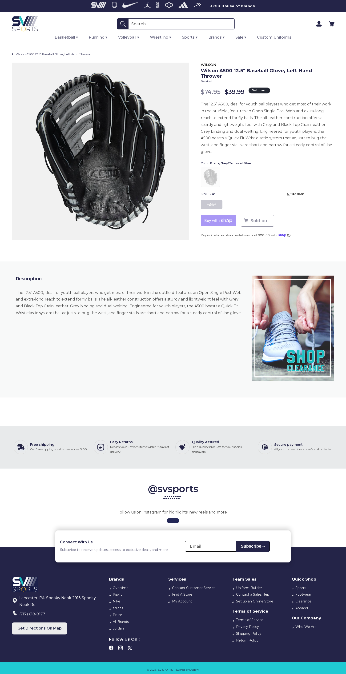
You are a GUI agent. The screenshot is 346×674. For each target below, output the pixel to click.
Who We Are (306, 627)
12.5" (214, 205)
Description (29, 278)
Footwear (303, 594)
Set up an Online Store (254, 601)
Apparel (301, 608)
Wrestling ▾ (160, 37)
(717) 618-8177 (32, 614)
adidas (118, 608)
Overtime (121, 588)
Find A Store (182, 594)
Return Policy (247, 640)
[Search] (123, 24)
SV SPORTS (165, 669)
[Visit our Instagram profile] (173, 520)
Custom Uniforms (274, 37)
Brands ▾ (216, 37)
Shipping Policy (248, 633)
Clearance (303, 601)
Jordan (118, 628)
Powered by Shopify (186, 669)
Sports (300, 588)
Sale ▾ (240, 37)
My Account (182, 601)
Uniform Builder (249, 588)
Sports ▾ (189, 37)
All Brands (121, 622)
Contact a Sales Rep (252, 594)
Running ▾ (98, 37)
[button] (331, 24)
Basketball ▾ (66, 37)
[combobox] (181, 24)
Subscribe (251, 546)
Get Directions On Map (39, 628)
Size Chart (297, 194)
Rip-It (117, 594)
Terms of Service (249, 620)
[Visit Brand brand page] (99, 6)
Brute (117, 615)
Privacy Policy (247, 627)
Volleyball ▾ (128, 37)
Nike (116, 601)
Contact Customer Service (194, 588)
